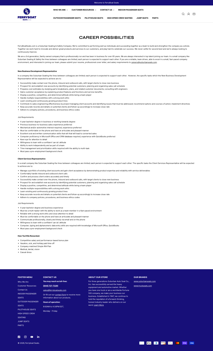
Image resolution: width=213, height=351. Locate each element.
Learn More (99, 305)
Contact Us (22, 290)
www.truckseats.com (143, 286)
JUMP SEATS (23, 321)
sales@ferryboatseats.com (54, 290)
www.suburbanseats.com (145, 281)
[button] (194, 14)
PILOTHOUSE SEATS (27, 309)
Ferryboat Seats (32, 343)
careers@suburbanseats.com (144, 62)
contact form (60, 294)
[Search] (183, 14)
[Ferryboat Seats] (27, 14)
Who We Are (23, 282)
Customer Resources (27, 286)
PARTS (21, 325)
